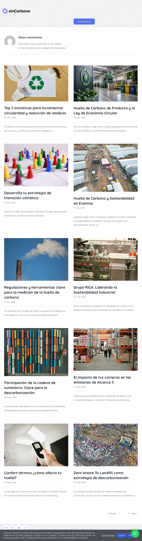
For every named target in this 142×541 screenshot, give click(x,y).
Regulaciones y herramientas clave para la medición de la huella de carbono (34, 292)
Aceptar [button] (121, 535)
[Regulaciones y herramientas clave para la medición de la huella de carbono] (36, 259)
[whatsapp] (24, 527)
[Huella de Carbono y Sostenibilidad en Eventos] (106, 168)
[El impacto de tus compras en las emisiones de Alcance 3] (106, 349)
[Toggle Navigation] (93, 10)
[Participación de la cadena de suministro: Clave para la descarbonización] (36, 352)
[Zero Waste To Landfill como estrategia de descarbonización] (106, 445)
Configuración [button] (108, 535)
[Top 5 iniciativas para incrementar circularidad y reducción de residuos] (36, 83)
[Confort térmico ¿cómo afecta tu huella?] (36, 445)
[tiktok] (12, 527)
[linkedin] (18, 527)
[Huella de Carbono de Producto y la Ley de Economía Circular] (106, 83)
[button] (135, 533)
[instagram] (6, 527)
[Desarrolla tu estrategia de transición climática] (36, 165)
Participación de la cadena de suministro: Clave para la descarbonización (29, 387)
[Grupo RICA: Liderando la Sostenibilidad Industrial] (106, 259)
